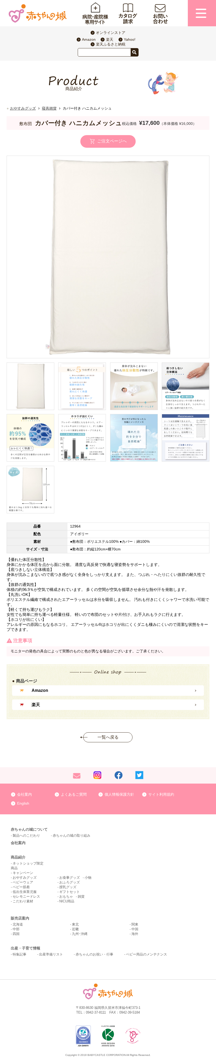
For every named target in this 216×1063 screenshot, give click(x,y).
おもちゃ (66, 896)
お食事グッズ (69, 878)
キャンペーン (23, 873)
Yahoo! (129, 39)
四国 (16, 934)
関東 (134, 924)
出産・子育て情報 (25, 948)
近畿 (75, 929)
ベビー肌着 (21, 887)
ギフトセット (69, 892)
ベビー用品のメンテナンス (146, 954)
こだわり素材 (23, 901)
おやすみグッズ (23, 108)
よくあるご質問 (74, 794)
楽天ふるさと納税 (110, 44)
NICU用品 (66, 901)
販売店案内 (20, 918)
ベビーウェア (23, 882)
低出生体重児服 (25, 892)
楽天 (109, 39)
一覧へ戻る (108, 737)
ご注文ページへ (112, 141)
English (23, 803)
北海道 (18, 924)
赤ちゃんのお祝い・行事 (94, 954)
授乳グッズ (67, 887)
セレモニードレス (26, 896)
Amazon (89, 39)
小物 (88, 878)
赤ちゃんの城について (29, 829)
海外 (134, 934)
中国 (134, 929)
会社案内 (24, 794)
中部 (16, 929)
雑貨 (81, 896)
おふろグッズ (69, 882)
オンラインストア (110, 32)
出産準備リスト (51, 954)
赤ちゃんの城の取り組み (71, 835)
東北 (75, 924)
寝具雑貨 (49, 108)
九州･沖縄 (79, 934)
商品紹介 (18, 857)
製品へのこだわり (26, 835)
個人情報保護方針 (119, 794)
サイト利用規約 (161, 794)
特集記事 (19, 954)
